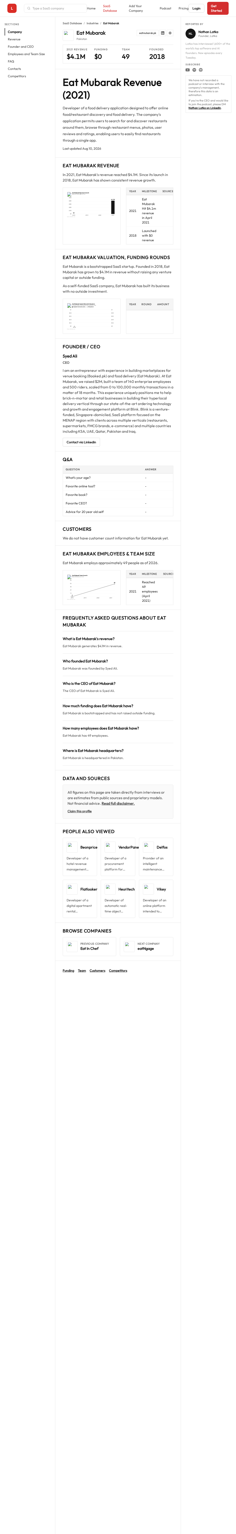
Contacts (14, 69)
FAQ (11, 61)
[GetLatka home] (12, 8)
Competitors (17, 76)
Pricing (184, 8)
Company (15, 32)
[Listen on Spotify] (194, 70)
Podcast (165, 8)
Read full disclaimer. (118, 803)
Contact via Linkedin (81, 442)
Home (91, 8)
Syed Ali (70, 356)
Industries (92, 23)
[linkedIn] (162, 33)
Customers (97, 970)
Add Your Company (136, 8)
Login (196, 8)
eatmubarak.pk (147, 33)
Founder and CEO (21, 47)
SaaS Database (110, 8)
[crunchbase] (170, 33)
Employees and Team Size (26, 54)
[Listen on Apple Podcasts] (201, 70)
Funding (68, 970)
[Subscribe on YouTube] (188, 69)
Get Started (216, 8)
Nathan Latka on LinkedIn (205, 108)
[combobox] (58, 8)
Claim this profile (80, 811)
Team (82, 970)
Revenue (14, 39)
